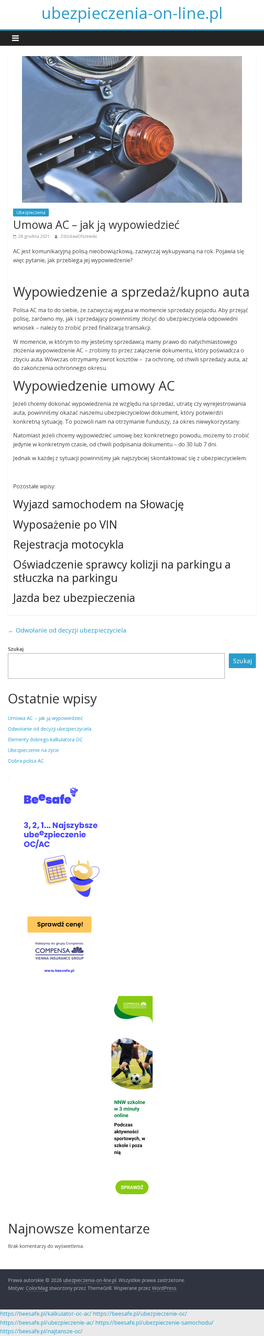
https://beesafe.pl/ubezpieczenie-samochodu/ (154, 1322)
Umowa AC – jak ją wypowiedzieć (45, 718)
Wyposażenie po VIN (65, 524)
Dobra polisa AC (26, 760)
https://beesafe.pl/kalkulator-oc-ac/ (45, 1313)
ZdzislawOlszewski (78, 236)
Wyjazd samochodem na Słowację (98, 504)
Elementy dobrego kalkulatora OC (45, 739)
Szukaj (16, 649)
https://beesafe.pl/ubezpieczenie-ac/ (47, 1322)
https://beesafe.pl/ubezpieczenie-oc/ (140, 1313)
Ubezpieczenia (30, 212)
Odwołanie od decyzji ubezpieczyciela (67, 630)
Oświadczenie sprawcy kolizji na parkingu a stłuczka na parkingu (122, 571)
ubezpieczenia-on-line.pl (132, 12)
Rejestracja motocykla (68, 544)
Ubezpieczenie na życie (33, 750)
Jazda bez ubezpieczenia (74, 597)
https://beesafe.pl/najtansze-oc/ (41, 1331)
